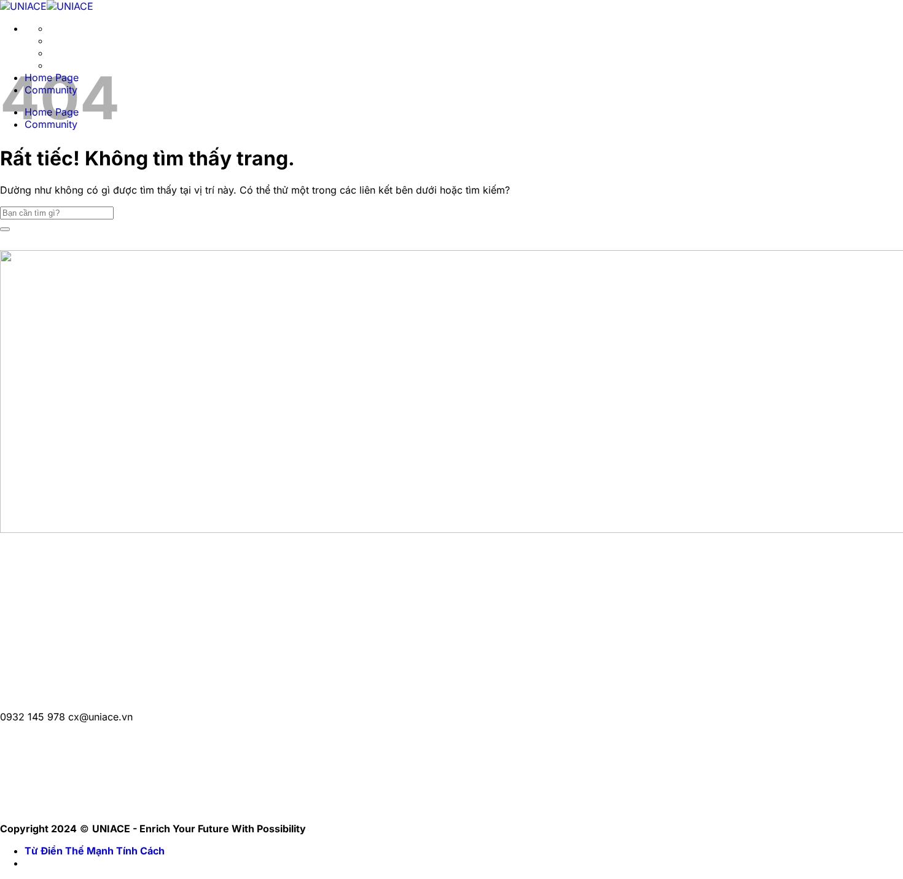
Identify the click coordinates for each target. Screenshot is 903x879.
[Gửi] (5, 229)
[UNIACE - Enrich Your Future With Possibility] (46, 6)
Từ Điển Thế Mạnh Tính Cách (95, 851)
